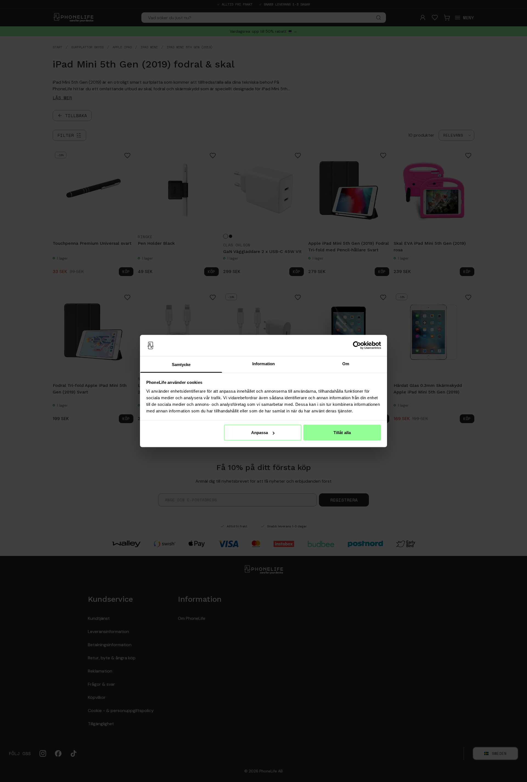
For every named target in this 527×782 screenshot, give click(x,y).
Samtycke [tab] (181, 364)
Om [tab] (345, 363)
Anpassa (259, 432)
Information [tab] (263, 363)
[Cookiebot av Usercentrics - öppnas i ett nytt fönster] (357, 345)
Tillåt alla (342, 432)
